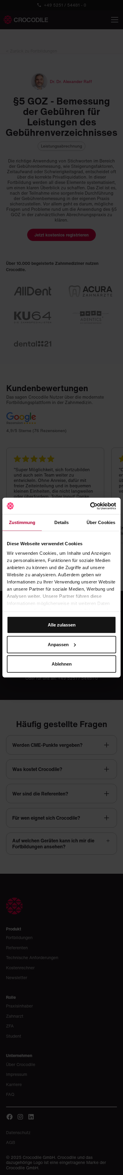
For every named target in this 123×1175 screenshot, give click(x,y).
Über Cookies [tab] (101, 522)
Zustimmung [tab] (22, 522)
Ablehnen (62, 663)
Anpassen (58, 644)
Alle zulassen (62, 624)
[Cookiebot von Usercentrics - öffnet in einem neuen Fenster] (90, 506)
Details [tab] (61, 522)
